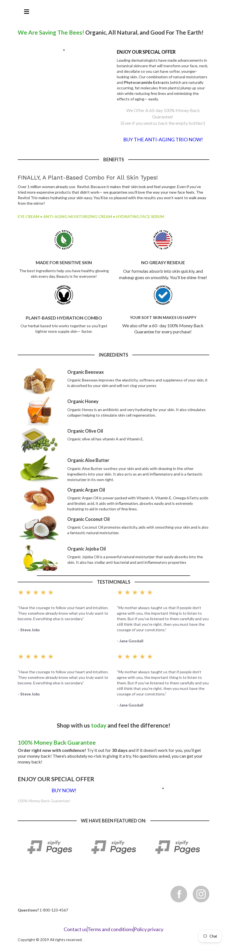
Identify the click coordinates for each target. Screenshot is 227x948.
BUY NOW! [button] (63, 790)
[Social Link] (201, 893)
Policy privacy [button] (148, 929)
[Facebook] (179, 893)
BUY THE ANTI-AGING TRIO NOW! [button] (163, 139)
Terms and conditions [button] (110, 929)
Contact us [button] (75, 929)
